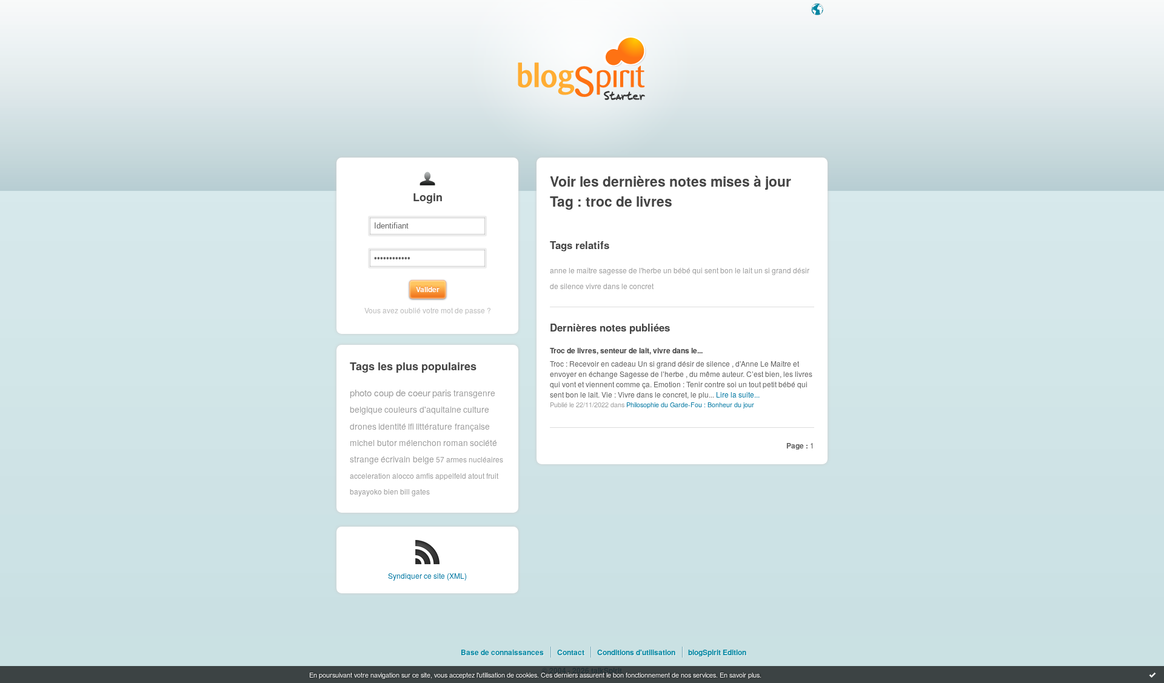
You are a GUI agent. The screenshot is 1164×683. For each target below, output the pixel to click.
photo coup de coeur (390, 392)
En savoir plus (740, 674)
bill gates (415, 491)
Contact (570, 652)
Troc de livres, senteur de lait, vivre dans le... (626, 350)
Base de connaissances (502, 652)
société (483, 442)
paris (442, 392)
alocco (403, 475)
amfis (424, 475)
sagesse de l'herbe (630, 270)
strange (364, 459)
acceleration (370, 475)
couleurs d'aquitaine (422, 409)
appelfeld (450, 475)
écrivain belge (407, 459)
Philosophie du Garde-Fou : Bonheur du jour (690, 404)
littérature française (453, 426)
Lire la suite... (738, 394)
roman (455, 442)
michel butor (373, 442)
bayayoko (366, 491)
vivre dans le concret (620, 286)
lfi (411, 426)
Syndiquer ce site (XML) (427, 575)
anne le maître (573, 270)
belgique (366, 409)
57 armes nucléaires (469, 459)
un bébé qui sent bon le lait (707, 270)
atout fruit (483, 475)
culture (476, 409)
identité (392, 426)
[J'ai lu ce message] (1152, 674)
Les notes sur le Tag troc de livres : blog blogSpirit (582, 68)
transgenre (474, 393)
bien (391, 491)
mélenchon (420, 442)
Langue (818, 10)
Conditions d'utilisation (636, 652)
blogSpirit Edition (717, 652)
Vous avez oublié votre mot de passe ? (427, 310)
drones (363, 426)
